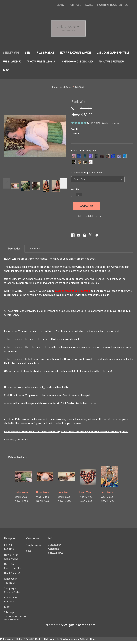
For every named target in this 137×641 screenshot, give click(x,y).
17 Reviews (34, 248)
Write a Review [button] (110, 123)
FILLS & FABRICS (45, 52)
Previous (6, 183)
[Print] (84, 235)
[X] (90, 235)
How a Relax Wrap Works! (75, 52)
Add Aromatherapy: (86, 172)
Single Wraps (11, 52)
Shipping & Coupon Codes (77, 61)
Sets (27, 52)
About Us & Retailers (111, 61)
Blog (6, 70)
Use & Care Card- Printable (113, 52)
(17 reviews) (94, 122)
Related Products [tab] (17, 457)
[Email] (78, 235)
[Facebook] (73, 235)
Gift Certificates (81, 4)
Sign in (101, 4)
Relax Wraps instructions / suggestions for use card (55, 431)
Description (14, 248)
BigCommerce (20, 616)
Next (63, 183)
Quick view (23, 472)
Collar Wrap (21, 492)
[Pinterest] (96, 235)
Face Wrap (107, 492)
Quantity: (75, 189)
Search (61, 4)
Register (116, 4)
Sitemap (9, 612)
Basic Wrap (42, 492)
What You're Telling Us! (41, 61)
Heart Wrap (85, 492)
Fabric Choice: (84, 150)
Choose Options (23, 481)
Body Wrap (64, 492)
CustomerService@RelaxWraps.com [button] (69, 625)
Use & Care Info (12, 61)
